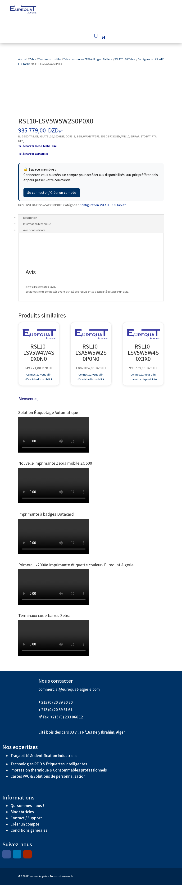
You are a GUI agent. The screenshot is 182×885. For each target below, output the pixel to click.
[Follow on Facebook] (6, 854)
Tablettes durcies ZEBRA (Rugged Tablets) (88, 59)
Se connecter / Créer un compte (51, 192)
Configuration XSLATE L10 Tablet (103, 205)
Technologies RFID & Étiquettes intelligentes (48, 764)
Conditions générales (29, 830)
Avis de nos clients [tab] (34, 230)
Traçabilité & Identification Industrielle (43, 755)
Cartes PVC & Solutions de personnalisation (48, 776)
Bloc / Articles (22, 811)
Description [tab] (30, 217)
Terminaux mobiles (49, 59)
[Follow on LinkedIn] (17, 854)
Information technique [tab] (37, 224)
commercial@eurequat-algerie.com (69, 689)
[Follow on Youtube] (27, 854)
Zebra (32, 59)
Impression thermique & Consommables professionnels (58, 770)
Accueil (22, 59)
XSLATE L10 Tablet (125, 59)
